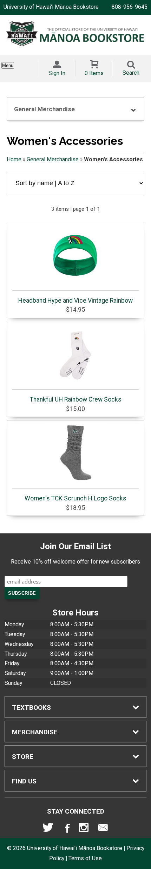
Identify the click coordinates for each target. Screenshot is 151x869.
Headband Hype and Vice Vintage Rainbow (75, 300)
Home (14, 159)
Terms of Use (85, 858)
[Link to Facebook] (66, 829)
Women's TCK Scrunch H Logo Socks (75, 498)
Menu (7, 65)
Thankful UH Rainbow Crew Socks (76, 399)
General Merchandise (53, 159)
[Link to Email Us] (103, 829)
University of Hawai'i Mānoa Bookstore (51, 7)
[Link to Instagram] (84, 829)
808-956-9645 (129, 7)
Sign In (56, 73)
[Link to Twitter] (48, 829)
